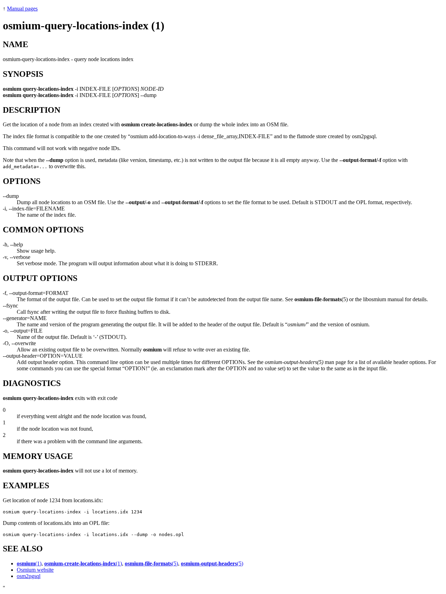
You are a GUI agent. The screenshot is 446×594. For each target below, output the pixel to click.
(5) (151, 563)
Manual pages (22, 9)
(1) (29, 563)
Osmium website (35, 570)
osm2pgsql (28, 576)
